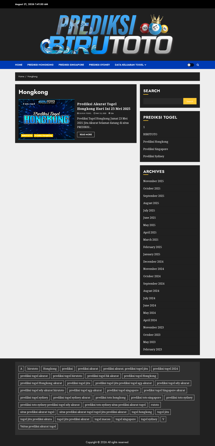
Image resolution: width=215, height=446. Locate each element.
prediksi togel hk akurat (103, 376)
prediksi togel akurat (34, 376)
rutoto (155, 405)
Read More (86, 134)
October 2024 (151, 276)
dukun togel (85, 113)
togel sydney (149, 419)
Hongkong (50, 368)
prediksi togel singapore (123, 390)
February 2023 (152, 349)
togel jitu (163, 412)
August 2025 (151, 203)
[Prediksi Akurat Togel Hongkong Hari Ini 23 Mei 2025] (46, 119)
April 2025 (150, 232)
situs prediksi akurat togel (37, 412)
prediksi (67, 368)
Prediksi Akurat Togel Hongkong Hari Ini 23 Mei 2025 (103, 106)
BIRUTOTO (27, 135)
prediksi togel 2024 (165, 368)
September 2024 (153, 283)
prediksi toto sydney (179, 397)
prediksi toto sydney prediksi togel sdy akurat (50, 405)
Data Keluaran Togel (129, 64)
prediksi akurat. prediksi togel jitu (125, 368)
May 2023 (149, 342)
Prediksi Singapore (71, 64)
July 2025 (149, 210)
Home (18, 64)
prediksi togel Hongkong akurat (41, 383)
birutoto (32, 368)
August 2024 (151, 291)
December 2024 (153, 261)
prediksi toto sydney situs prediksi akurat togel (115, 405)
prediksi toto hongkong (111, 397)
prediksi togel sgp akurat (85, 390)
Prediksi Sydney (99, 64)
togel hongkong (142, 412)
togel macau (102, 419)
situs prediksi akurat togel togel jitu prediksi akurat (92, 412)
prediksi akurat (88, 368)
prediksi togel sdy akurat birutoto (42, 390)
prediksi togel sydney (34, 397)
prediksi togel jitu (78, 383)
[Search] (198, 65)
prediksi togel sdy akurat (173, 383)
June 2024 (149, 305)
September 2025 (153, 196)
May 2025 (149, 225)
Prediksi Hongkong (40, 64)
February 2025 (152, 247)
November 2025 (153, 181)
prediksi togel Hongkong (140, 376)
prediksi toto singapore (146, 397)
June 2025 (149, 217)
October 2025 (151, 188)
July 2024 (149, 298)
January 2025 (151, 254)
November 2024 (153, 269)
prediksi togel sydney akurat (71, 397)
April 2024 (150, 320)
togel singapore (126, 419)
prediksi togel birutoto (67, 376)
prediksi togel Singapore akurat (164, 390)
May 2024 (149, 313)
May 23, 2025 (101, 113)
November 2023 (153, 327)
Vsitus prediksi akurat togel (38, 426)
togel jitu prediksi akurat (73, 419)
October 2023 (151, 335)
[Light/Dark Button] (190, 65)
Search (151, 91)
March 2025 (150, 239)
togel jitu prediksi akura (36, 419)
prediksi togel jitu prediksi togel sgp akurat (123, 383)
